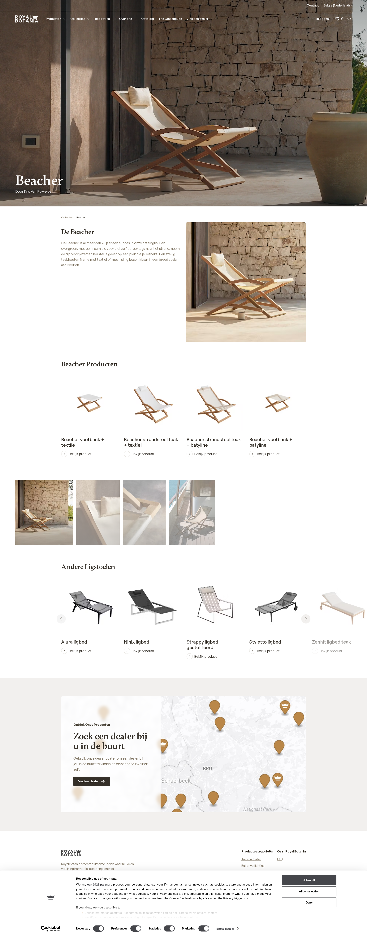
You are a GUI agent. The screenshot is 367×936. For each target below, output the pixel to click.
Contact (313, 5)
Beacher (81, 217)
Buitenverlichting (253, 866)
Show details (225, 928)
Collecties (67, 217)
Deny (309, 902)
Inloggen (322, 19)
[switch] (135, 928)
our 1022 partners (99, 884)
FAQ (280, 859)
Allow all (309, 880)
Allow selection (309, 891)
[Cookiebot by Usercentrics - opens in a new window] (50, 928)
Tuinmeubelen (251, 859)
